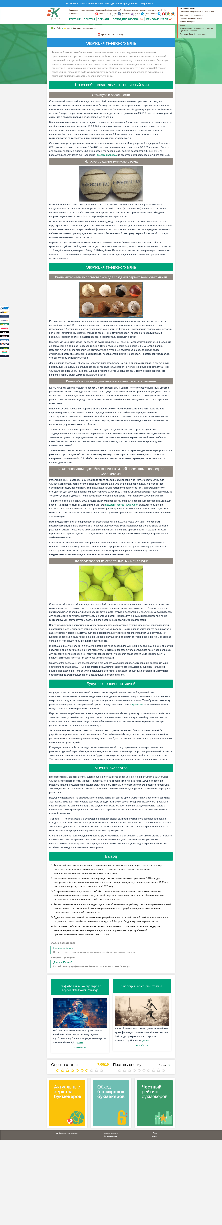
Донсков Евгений (62, 962)
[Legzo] (4, 356)
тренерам (137, 704)
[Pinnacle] (4, 320)
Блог (155, 1133)
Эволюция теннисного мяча (191, 15)
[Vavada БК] (4, 328)
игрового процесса (106, 155)
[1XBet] (4, 308)
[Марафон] (4, 316)
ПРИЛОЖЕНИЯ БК (157, 19)
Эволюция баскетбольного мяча (193, 34)
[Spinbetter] (4, 348)
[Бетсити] (4, 340)
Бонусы (89, 19)
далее (79, 1042)
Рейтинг (75, 19)
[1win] (4, 332)
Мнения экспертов (187, 22)
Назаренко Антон (63, 948)
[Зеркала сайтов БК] (67, 1104)
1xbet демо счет (111, 1136)
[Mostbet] (4, 344)
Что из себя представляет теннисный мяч (197, 12)
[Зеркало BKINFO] (53, 14)
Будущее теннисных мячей (191, 18)
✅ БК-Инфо (56, 28)
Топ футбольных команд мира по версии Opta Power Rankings (196, 29)
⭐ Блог (67, 28)
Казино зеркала (111, 1133)
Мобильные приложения (67, 1133)
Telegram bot (151, 14)
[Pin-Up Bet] (4, 352)
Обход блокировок (126, 19)
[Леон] (4, 336)
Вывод (182, 25)
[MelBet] (4, 312)
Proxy (138, 14)
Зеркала (103, 19)
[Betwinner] (4, 324)
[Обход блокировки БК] (111, 1104)
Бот (116, 14)
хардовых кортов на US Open (121, 504)
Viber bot (126, 14)
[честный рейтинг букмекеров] (155, 1104)
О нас (155, 1136)
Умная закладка (105, 14)
